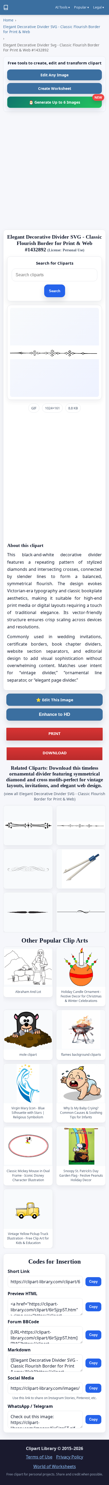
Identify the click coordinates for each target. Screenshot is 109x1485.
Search (54, 291)
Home (8, 20)
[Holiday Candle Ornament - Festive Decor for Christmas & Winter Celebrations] (81, 967)
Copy (93, 1282)
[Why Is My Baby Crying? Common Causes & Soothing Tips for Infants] (81, 1084)
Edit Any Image (54, 74)
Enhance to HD (54, 714)
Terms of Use (39, 1457)
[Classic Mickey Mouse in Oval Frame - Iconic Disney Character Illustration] (28, 1146)
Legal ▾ (98, 7)
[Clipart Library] (5, 7)
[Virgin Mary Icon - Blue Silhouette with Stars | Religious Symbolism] (28, 1084)
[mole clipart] (28, 1030)
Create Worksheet (54, 88)
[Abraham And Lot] (28, 967)
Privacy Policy (69, 1457)
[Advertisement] (54, 170)
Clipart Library (41, 1448)
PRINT (54, 733)
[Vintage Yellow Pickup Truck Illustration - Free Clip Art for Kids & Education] (28, 1209)
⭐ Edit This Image (54, 699)
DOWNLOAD (55, 752)
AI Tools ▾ (62, 7)
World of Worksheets (54, 1466)
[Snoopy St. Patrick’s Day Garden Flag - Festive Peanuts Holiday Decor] (81, 1146)
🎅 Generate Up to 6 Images (65, 101)
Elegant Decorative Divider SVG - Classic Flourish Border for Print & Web (51, 29)
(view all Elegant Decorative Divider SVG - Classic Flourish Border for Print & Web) (54, 796)
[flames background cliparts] (81, 1030)
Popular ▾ (81, 7)
